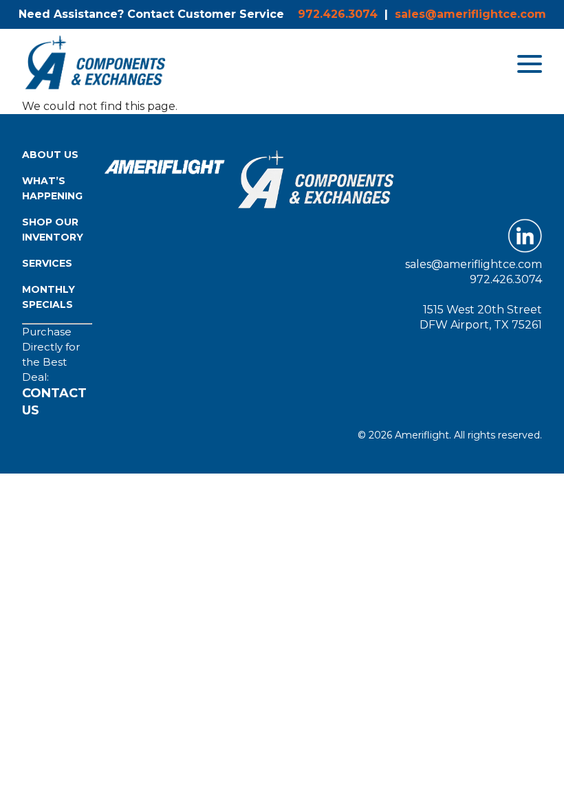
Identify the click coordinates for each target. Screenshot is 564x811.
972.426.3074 (338, 14)
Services (47, 263)
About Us (50, 154)
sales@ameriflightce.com (470, 14)
